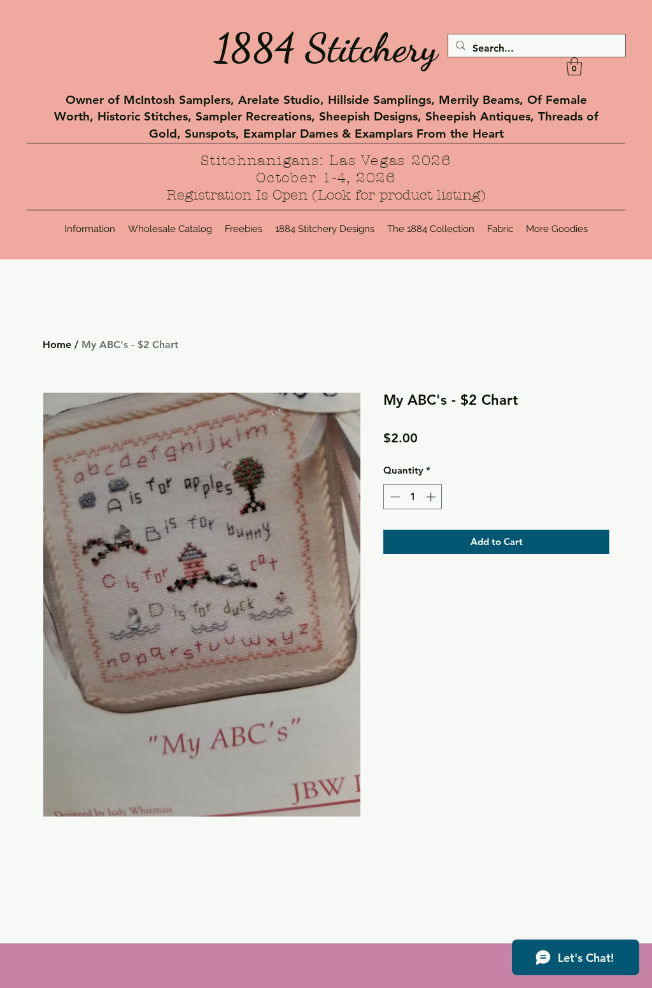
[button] (574, 66)
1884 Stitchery (326, 48)
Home (57, 344)
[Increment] (432, 497)
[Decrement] (393, 497)
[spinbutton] (412, 497)
